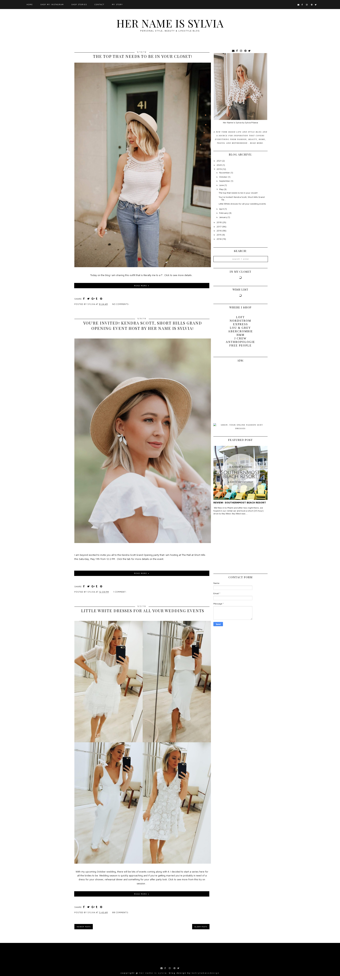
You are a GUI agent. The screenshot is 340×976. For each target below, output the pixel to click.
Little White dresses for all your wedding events (142, 610)
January (223, 217)
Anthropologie (240, 341)
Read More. (257, 143)
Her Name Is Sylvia (170, 23)
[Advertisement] (240, 545)
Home (30, 4)
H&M (240, 334)
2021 (219, 160)
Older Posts (200, 927)
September (225, 181)
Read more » (141, 286)
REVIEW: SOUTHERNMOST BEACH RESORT (239, 502)
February (224, 213)
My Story (117, 4)
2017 (219, 226)
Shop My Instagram (52, 4)
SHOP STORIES (79, 4)
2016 (219, 230)
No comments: (121, 304)
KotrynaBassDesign (205, 973)
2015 (219, 234)
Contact (99, 4)
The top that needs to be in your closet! (142, 56)
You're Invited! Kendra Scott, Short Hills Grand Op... (242, 198)
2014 (219, 239)
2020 (219, 165)
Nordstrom (240, 320)
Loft (240, 317)
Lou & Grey (240, 327)
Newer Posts (83, 927)
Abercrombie (240, 331)
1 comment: (120, 592)
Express (240, 324)
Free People (240, 345)
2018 (219, 222)
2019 (219, 169)
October (223, 177)
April (221, 209)
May (221, 189)
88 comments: (121, 912)
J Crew (240, 338)
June (221, 185)
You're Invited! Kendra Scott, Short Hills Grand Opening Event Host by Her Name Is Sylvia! (142, 325)
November (225, 172)
